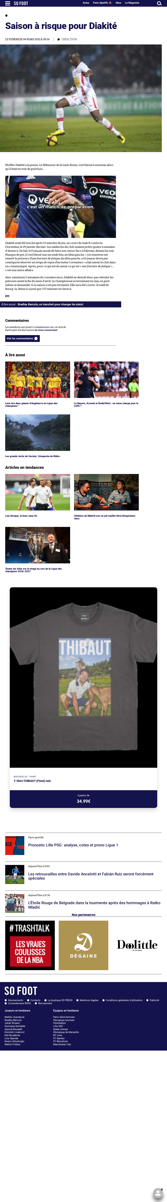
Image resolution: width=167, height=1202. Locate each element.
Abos (118, 2)
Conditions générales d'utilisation (124, 1000)
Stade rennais (60, 1029)
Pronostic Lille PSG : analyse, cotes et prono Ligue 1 (34, 834)
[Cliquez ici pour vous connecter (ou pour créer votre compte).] (158, 1193)
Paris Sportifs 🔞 (102, 2)
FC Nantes (59, 1038)
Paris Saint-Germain (64, 1017)
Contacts (35, 1000)
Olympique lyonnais (64, 1020)
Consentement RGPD (19, 1003)
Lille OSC (58, 1026)
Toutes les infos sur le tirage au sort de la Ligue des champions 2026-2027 (33, 530)
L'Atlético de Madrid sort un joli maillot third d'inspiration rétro (99, 477)
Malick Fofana (12, 1044)
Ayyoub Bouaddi (13, 1029)
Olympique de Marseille (66, 1032)
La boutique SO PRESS (60, 1000)
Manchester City (62, 1044)
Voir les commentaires (20, 338)
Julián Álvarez (12, 1023)
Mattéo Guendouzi (14, 1017)
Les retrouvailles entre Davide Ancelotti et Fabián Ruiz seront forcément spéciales (52, 863)
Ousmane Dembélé (15, 1026)
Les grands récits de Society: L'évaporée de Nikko (33, 416)
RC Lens (57, 1035)
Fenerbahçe (59, 1023)
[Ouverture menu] (7, 3)
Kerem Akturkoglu (14, 1041)
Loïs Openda (11, 1038)
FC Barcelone (60, 1041)
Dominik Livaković (15, 1032)
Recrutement (45, 1003)
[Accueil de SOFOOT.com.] (46, 3)
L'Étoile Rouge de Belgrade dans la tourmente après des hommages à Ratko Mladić (51, 892)
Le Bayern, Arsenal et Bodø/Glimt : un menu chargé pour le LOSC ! (106, 364)
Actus (86, 2)
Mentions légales (89, 1000)
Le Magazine (132, 2)
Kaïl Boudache (12, 1035)
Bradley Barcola (13, 1020)
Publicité (154, 1000)
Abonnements (15, 1000)
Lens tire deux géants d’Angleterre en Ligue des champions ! (32, 364)
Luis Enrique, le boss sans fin (21, 475)
